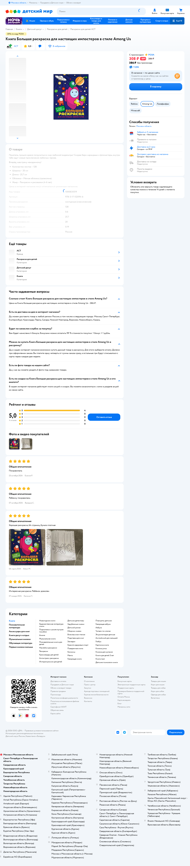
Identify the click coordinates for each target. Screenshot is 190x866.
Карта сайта (55, 713)
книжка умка (101, 648)
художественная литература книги (51, 625)
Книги (19, 29)
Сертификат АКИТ (58, 707)
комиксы (71, 652)
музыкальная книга (47, 639)
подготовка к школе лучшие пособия (51, 631)
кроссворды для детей (49, 655)
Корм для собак (157, 691)
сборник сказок (74, 631)
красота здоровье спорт (77, 645)
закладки (71, 641)
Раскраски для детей (57, 29)
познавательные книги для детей (50, 643)
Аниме (42, 635)
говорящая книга (74, 659)
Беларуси (41, 736)
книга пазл (100, 659)
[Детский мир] (29, 11)
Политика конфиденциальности (64, 698)
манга (70, 655)
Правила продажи (58, 691)
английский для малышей (107, 638)
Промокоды (55, 694)
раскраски (43, 651)
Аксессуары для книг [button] (19, 631)
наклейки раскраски (48, 648)
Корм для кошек (158, 684)
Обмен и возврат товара (60, 688)
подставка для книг (75, 638)
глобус (98, 641)
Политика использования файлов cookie (64, 702)
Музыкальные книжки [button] (20, 639)
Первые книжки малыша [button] (21, 647)
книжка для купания (104, 652)
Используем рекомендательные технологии (24, 733)
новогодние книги (47, 621)
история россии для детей (50, 662)
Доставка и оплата (58, 681)
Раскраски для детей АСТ (83, 29)
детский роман (74, 628)
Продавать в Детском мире (62, 684)
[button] (177, 20)
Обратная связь (57, 710)
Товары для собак (158, 688)
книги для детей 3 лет (105, 655)
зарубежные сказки (75, 624)
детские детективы (75, 621)
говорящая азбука (103, 624)
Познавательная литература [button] (17, 626)
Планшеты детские (104, 621)
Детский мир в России (15, 736)
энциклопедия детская (105, 635)
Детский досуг (34, 29)
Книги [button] (12, 620)
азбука (99, 628)
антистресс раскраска (49, 658)
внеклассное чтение (76, 635)
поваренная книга (75, 648)
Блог (120, 703)
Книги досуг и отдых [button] (19, 635)
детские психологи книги (107, 662)
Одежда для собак (158, 694)
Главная (9, 29)
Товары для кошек (158, 681)
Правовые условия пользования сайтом (42, 730)
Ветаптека (155, 698)
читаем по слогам (103, 631)
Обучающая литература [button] (20, 643)
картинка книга (102, 645)
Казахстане (30, 736)
